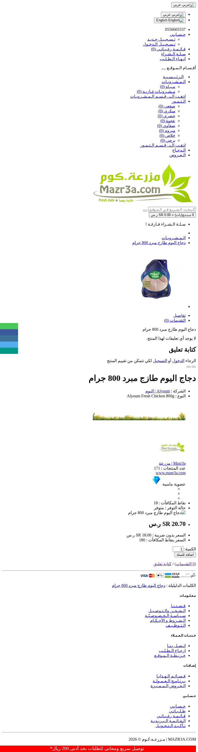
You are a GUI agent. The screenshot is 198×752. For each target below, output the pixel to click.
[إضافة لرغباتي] (194, 367)
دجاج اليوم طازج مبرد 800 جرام (159, 242)
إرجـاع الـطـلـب (172, 650)
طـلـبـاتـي (177, 711)
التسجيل (160, 361)
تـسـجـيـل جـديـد (161, 39)
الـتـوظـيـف (176, 625)
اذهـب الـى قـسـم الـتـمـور (163, 145)
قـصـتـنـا (178, 606)
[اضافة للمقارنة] (189, 367)
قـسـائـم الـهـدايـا (171, 676)
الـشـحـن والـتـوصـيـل (167, 610)
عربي (167, 14)
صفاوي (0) (166, 125)
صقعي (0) (167, 106)
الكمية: (190, 549)
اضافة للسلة (185, 555)
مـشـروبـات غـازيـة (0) (156, 91)
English (162, 20)
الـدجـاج (179, 150)
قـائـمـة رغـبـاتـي (171, 716)
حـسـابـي (178, 706)
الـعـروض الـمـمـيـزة (168, 686)
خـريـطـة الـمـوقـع (170, 655)
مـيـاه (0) (167, 86)
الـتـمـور (179, 101)
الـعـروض (177, 155)
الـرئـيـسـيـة (173, 77)
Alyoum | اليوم (157, 391)
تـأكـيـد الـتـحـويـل (170, 725)
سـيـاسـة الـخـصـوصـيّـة (165, 615)
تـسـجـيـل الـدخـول (159, 44)
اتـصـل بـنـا (176, 645)
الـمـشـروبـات (174, 81)
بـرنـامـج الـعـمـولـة (169, 681)
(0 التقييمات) (185, 564)
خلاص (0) (167, 135)
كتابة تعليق (162, 564)
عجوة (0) (167, 121)
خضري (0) (166, 116)
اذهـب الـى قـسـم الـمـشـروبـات (158, 96)
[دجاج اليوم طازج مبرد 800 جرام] (156, 306)
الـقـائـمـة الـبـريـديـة (168, 721)
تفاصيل (179, 315)
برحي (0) (167, 140)
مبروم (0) (167, 130)
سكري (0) (166, 111)
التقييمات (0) (175, 320)
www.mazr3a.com (171, 473)
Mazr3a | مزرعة (172, 463)
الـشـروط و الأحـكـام (168, 620)
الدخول (178, 361)
